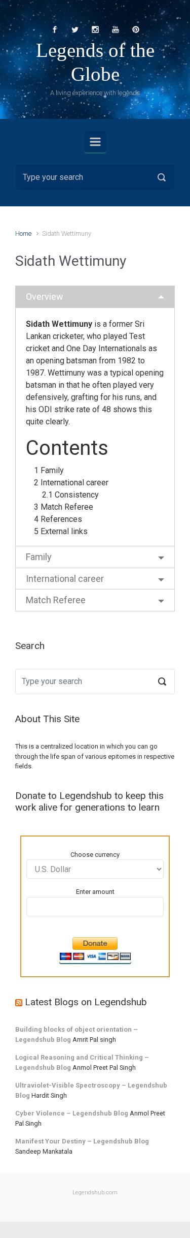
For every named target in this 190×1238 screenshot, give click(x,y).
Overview (44, 296)
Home (23, 233)
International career (65, 578)
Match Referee (56, 600)
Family (39, 556)
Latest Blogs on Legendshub (86, 1002)
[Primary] (95, 141)
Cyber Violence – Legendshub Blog (71, 1113)
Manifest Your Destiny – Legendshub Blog (82, 1141)
